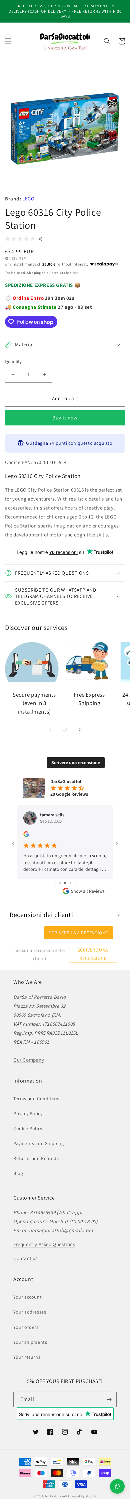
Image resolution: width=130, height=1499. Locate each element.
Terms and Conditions (37, 1098)
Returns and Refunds (36, 1158)
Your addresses (29, 1312)
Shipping (34, 273)
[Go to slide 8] (75, 882)
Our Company (28, 1060)
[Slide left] (50, 729)
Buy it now (65, 417)
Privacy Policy (27, 1113)
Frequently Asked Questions (44, 1244)
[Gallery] (65, 128)
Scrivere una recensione (75, 762)
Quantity (13, 361)
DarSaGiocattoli (56, 1496)
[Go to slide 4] (55, 882)
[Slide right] (79, 729)
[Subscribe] (109, 1399)
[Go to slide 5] (60, 883)
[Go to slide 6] (65, 883)
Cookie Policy (27, 1128)
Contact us (25, 1258)
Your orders (26, 1327)
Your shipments (30, 1342)
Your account (27, 1297)
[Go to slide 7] (70, 883)
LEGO (28, 198)
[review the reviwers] (26, 835)
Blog (18, 1173)
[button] (8, 41)
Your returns (26, 1357)
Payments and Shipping (38, 1143)
